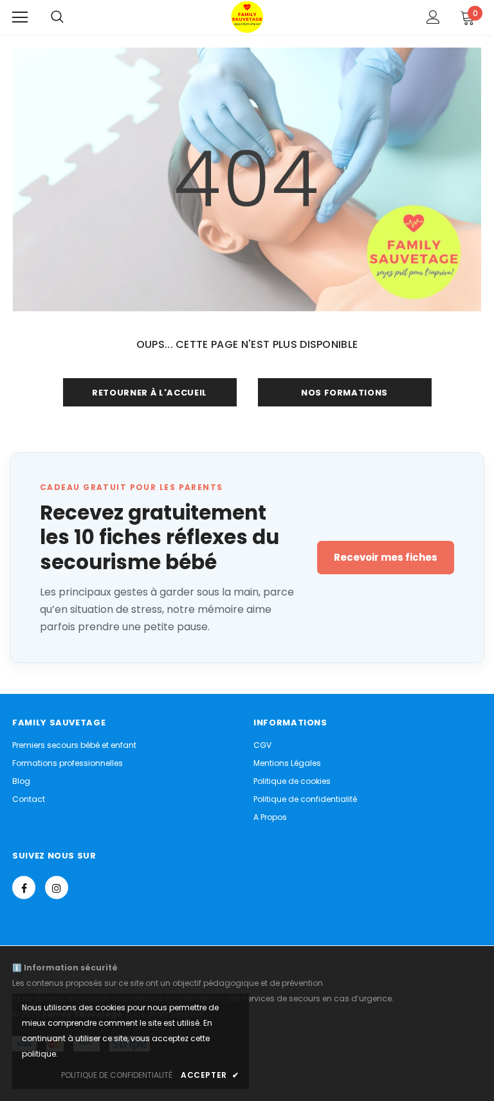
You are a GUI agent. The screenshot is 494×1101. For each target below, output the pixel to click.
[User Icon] (433, 17)
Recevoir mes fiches (385, 557)
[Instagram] (56, 887)
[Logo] (247, 17)
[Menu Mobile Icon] (20, 17)
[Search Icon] (57, 17)
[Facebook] (23, 887)
